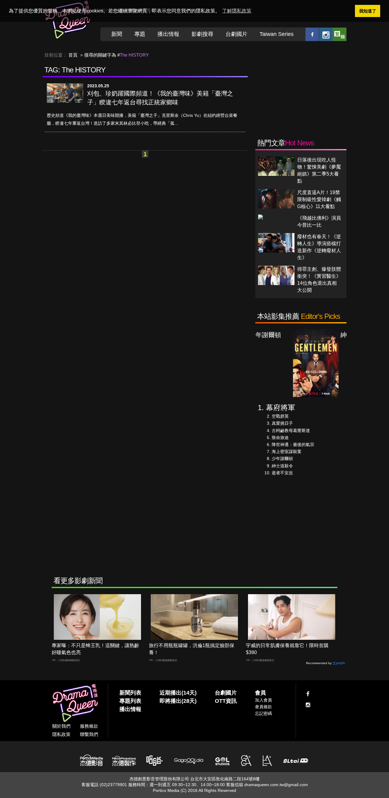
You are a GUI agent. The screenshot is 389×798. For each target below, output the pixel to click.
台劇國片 (236, 34)
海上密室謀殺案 (286, 451)
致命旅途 (280, 437)
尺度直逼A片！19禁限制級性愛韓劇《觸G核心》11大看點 (319, 199)
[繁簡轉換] (339, 34)
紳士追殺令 (282, 465)
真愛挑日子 (282, 423)
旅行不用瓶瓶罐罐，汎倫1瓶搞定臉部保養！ (191, 649)
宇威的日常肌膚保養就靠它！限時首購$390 (287, 649)
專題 (139, 34)
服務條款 (89, 726)
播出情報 (168, 34)
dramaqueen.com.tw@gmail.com (276, 784)
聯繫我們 (89, 734)
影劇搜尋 (202, 34)
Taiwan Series (277, 34)
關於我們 (61, 726)
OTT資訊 (226, 701)
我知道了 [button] (367, 11)
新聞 (116, 34)
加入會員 (263, 700)
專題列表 (130, 701)
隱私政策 (61, 734)
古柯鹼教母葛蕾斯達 (291, 430)
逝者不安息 (282, 472)
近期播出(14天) (178, 693)
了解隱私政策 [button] (236, 10)
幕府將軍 (280, 407)
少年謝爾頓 (282, 458)
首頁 (72, 54)
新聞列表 (130, 693)
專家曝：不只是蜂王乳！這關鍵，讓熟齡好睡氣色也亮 (95, 649)
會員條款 (263, 706)
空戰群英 (280, 416)
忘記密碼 (263, 713)
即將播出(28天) (178, 701)
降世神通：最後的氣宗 (293, 444)
